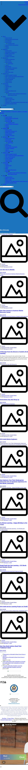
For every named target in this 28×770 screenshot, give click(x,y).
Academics (5, 49)
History (7, 46)
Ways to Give (8, 101)
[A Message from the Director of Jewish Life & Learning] (14, 330)
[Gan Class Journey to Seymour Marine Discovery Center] (14, 289)
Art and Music (8, 55)
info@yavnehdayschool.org (14, 703)
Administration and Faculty (11, 39)
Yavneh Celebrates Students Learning (12, 667)
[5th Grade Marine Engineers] (14, 418)
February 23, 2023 (8, 349)
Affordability (8, 66)
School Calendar (9, 79)
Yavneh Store (8, 81)
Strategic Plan (11, 43)
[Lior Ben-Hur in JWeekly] (14, 248)
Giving (4, 96)
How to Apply (8, 62)
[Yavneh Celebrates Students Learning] (12, 666)
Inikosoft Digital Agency (6, 719)
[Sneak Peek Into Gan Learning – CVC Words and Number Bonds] (14, 544)
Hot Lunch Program (10, 78)
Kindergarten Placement (11, 68)
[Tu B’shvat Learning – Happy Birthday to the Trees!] (14, 501)
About (4, 36)
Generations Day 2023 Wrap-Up (9, 399)
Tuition (7, 65)
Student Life (6, 73)
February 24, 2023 (8, 267)
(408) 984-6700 (14, 702)
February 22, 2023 (8, 397)
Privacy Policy (10, 718)
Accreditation (8, 40)
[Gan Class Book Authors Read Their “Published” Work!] (14, 625)
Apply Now (10, 63)
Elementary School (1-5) (11, 52)
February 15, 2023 (8, 477)
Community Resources (10, 91)
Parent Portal (8, 82)
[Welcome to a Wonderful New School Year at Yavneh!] (15, 655)
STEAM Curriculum (9, 56)
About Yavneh (8, 38)
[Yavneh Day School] (14, 113)
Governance (8, 42)
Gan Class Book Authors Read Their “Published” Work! (10, 646)
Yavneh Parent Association (11, 45)
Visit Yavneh (8, 60)
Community (5, 83)
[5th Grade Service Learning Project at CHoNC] (14, 585)
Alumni (7, 85)
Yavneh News (4, 265)
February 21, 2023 (8, 436)
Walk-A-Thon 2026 (9, 99)
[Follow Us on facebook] (1, 682)
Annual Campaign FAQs (11, 103)
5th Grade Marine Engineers (8, 439)
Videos (6, 88)
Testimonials (8, 86)
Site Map (4, 718)
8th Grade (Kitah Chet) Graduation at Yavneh (13, 663)
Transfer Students (9, 69)
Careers (7, 48)
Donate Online (8, 98)
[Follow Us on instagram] (3, 682)
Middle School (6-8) (9, 53)
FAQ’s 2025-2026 (9, 72)
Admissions (5, 58)
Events (6, 92)
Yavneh (3, 264)
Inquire (7, 70)
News (6, 89)
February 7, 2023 (8, 520)
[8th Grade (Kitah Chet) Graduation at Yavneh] (14, 661)
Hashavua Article (5, 347)
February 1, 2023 (8, 643)
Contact (4, 105)
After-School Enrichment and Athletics (14, 76)
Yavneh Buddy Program (11, 75)
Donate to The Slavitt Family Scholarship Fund (16, 102)
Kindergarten (8, 50)
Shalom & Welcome (10, 59)
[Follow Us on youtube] (5, 682)
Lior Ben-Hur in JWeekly (7, 269)
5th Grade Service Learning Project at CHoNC (14, 606)
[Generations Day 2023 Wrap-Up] (14, 378)
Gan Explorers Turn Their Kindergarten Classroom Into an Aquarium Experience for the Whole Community (13, 481)
